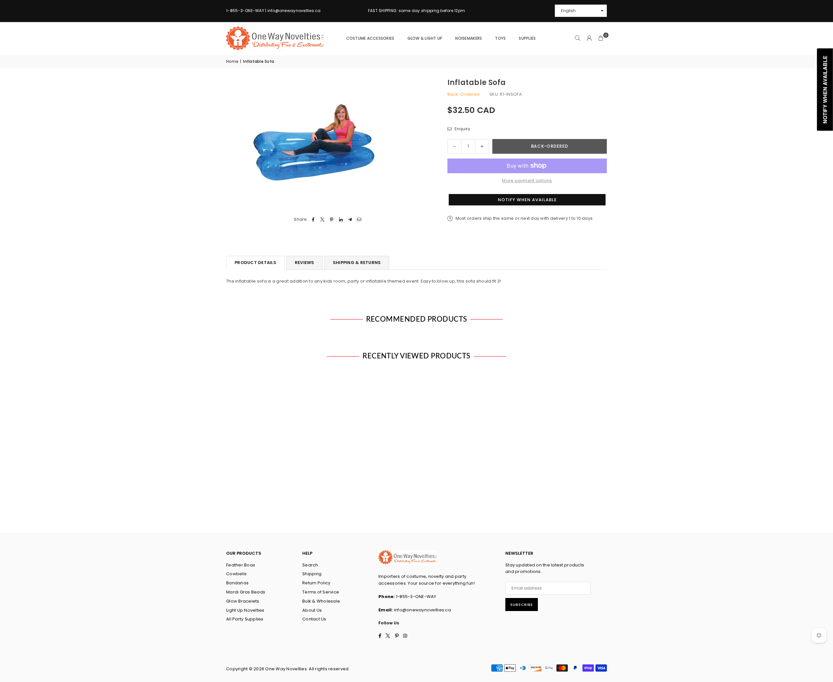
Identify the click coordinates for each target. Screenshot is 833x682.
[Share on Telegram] (350, 219)
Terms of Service (320, 592)
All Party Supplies (245, 619)
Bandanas (237, 583)
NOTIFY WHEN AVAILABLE (527, 200)
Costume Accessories (370, 38)
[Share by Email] (359, 219)
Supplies (527, 38)
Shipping (311, 574)
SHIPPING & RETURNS (357, 262)
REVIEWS (304, 262)
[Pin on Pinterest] (331, 219)
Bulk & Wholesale (321, 601)
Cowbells (236, 574)
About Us (312, 610)
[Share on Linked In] (340, 219)
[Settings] (589, 38)
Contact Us (314, 619)
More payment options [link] (527, 180)
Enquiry (461, 129)
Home (232, 61)
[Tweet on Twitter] (322, 219)
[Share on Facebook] (313, 219)
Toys (500, 38)
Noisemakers (468, 38)
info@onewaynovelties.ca (422, 610)
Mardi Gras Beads (245, 592)
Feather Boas (240, 565)
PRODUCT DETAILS (255, 262)
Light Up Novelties (245, 610)
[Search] (577, 38)
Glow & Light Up (425, 38)
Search (310, 565)
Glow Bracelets (242, 601)
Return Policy (316, 583)
